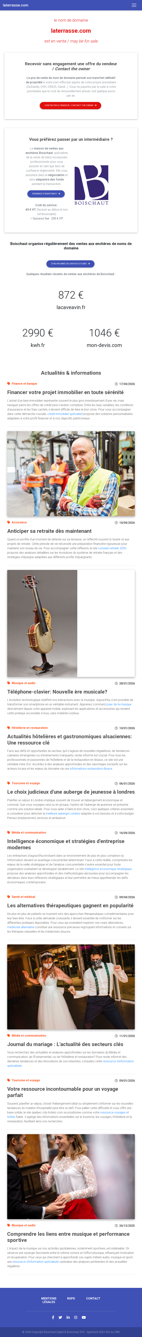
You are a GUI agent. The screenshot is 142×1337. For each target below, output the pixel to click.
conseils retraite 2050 (112, 548)
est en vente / (71, 41)
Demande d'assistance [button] (44, 194)
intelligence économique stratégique (108, 869)
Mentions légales (48, 1300)
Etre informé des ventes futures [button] (69, 264)
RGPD (71, 1298)
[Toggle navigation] (134, 5)
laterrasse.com (71, 30)
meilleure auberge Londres (63, 813)
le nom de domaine (71, 20)
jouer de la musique (118, 704)
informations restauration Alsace (91, 768)
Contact (93, 1298)
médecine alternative (20, 927)
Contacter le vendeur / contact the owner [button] (69, 105)
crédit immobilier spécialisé (65, 414)
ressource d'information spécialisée (36, 1261)
